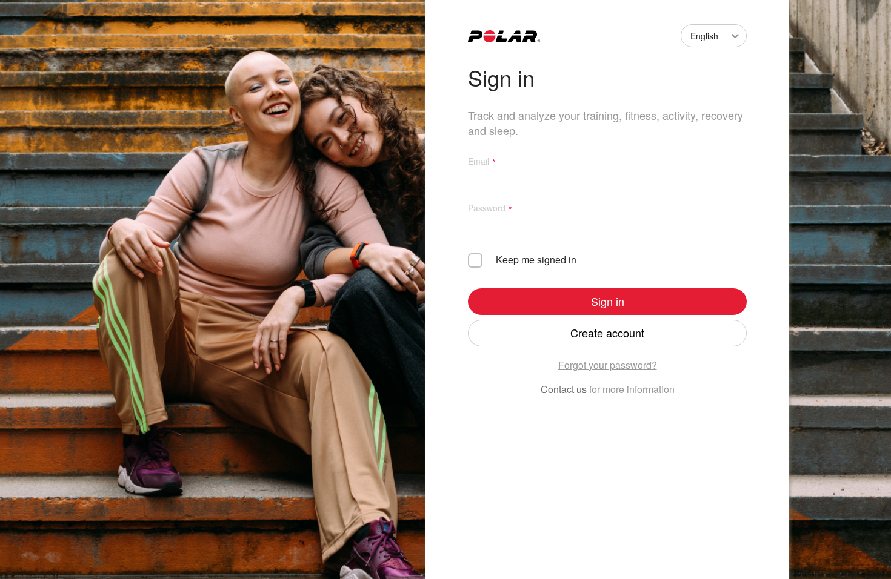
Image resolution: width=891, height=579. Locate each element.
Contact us (564, 389)
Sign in (607, 301)
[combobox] (688, 35)
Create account (607, 332)
